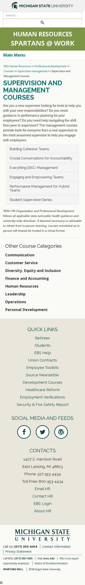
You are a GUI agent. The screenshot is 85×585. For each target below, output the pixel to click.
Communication (19, 254)
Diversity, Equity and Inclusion (33, 270)
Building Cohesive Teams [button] (29, 149)
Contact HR (42, 496)
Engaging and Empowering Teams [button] (36, 177)
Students (43, 345)
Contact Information (56, 546)
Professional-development (50, 66)
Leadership (15, 293)
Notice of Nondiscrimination (51, 563)
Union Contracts (42, 360)
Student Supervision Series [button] (30, 200)
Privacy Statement (18, 551)
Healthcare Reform (43, 390)
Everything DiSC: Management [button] (33, 168)
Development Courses (42, 382)
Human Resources (21, 286)
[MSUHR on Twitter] (42, 432)
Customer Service (21, 262)
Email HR (42, 489)
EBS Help (42, 353)
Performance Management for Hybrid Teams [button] (39, 188)
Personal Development (26, 309)
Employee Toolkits (42, 367)
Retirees (42, 338)
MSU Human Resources (17, 66)
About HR (42, 511)
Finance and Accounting (27, 278)
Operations (15, 301)
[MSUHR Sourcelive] (61, 432)
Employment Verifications (42, 397)
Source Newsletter (42, 375)
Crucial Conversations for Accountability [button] (40, 158)
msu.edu (49, 558)
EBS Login (43, 503)
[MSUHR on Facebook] (24, 432)
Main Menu (14, 55)
